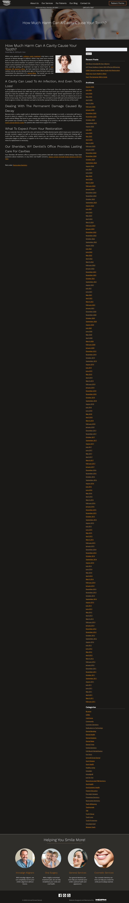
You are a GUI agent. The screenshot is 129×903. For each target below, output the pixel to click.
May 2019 (89, 374)
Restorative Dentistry (20, 165)
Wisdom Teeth (90, 827)
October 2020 (90, 318)
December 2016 (91, 470)
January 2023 (90, 229)
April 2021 (89, 298)
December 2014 (91, 550)
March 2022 (90, 262)
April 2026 (89, 100)
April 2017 (89, 457)
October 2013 (90, 596)
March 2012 (90, 659)
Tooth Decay (90, 814)
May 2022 (89, 255)
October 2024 (90, 160)
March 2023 (90, 222)
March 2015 (90, 540)
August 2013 (90, 602)
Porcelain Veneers (92, 794)
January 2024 (90, 189)
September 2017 (91, 440)
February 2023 (90, 226)
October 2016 (90, 477)
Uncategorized (90, 824)
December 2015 (91, 510)
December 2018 (91, 391)
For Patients (61, 3)
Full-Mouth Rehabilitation (94, 751)
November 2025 (91, 117)
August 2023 (90, 206)
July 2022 (89, 249)
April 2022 (89, 259)
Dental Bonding (91, 731)
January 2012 (90, 665)
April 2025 (89, 140)
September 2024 (91, 163)
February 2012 (90, 662)
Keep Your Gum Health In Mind (96, 74)
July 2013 (89, 606)
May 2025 (89, 136)
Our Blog (73, 3)
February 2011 (90, 702)
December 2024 (91, 153)
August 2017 (90, 444)
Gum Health (90, 764)
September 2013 (91, 599)
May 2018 (89, 414)
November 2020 (91, 315)
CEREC (88, 715)
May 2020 (89, 335)
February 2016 (90, 503)
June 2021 (89, 292)
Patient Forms (117, 3)
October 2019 (90, 358)
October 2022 (90, 239)
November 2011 (91, 672)
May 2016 (89, 493)
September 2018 (91, 401)
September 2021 (91, 282)
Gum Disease (90, 761)
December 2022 (91, 232)
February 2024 (90, 186)
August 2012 (90, 642)
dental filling (32, 73)
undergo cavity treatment (32, 56)
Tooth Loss (89, 817)
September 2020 (91, 321)
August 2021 (90, 285)
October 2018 (90, 398)
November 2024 (91, 156)
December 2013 (91, 589)
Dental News (90, 741)
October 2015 (90, 517)
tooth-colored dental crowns (14, 123)
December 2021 (91, 272)
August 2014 (90, 563)
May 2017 (89, 454)
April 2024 (89, 179)
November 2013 (91, 593)
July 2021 (89, 288)
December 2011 (91, 669)
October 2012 (90, 635)
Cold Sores (89, 718)
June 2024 (89, 173)
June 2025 (89, 133)
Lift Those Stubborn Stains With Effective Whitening (103, 67)
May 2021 (89, 295)
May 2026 (89, 97)
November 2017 (91, 434)
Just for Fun (89, 778)
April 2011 (89, 695)
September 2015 (91, 520)
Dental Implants (91, 738)
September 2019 (91, 361)
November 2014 (91, 553)
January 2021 (90, 308)
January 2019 (90, 388)
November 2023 (91, 196)
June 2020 (89, 331)
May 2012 (89, 652)
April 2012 (89, 655)
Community (90, 721)
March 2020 (90, 341)
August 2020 (90, 325)
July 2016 (89, 487)
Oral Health (89, 784)
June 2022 (89, 252)
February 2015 (90, 543)
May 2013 (89, 612)
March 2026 (90, 103)
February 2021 (90, 305)
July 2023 (89, 209)
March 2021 (90, 302)
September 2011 (91, 678)
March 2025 (90, 143)
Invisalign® (89, 774)
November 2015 (91, 513)
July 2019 (89, 368)
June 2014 (89, 569)
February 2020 (90, 345)
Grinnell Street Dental (93, 758)
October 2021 (90, 279)
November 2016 (91, 474)
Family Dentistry (91, 748)
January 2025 (90, 150)
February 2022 (90, 265)
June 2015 (89, 530)
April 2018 (89, 417)
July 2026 (89, 90)
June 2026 (89, 93)
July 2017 (89, 447)
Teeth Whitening (91, 804)
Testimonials (90, 807)
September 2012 (91, 639)
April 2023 (89, 219)
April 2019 (89, 378)
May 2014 (89, 573)
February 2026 (90, 107)
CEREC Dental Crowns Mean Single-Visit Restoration (103, 70)
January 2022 (90, 269)
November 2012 (91, 632)
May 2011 (89, 692)
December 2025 (91, 113)
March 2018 (90, 421)
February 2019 (90, 384)
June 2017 (89, 450)
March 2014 (90, 579)
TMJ (87, 811)
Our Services (47, 3)
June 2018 (89, 411)
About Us (34, 3)
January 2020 (90, 348)
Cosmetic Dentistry (92, 725)
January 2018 (90, 427)
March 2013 (90, 619)
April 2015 (89, 536)
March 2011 (90, 698)
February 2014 (90, 583)
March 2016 (90, 500)
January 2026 (90, 110)
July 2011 (89, 685)
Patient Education (92, 791)
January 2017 (90, 467)
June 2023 (89, 212)
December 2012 (91, 629)
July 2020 (89, 328)
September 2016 (91, 480)
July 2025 (89, 130)
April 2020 (89, 338)
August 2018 (90, 404)
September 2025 (91, 123)
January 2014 (90, 586)
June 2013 (89, 609)
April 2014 (89, 576)
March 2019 (90, 381)
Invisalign (89, 771)
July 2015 (89, 526)
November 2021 (91, 275)
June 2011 (89, 688)
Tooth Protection (91, 821)
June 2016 (89, 490)
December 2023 (91, 193)
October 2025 (90, 120)
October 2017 (90, 437)
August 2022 (90, 245)
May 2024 (89, 176)
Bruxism (88, 711)
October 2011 (90, 675)
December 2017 (91, 431)
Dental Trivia (90, 744)
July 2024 (89, 169)
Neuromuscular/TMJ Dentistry (96, 781)
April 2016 (89, 497)
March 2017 (90, 460)
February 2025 (90, 146)
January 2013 (90, 626)
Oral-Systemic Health (93, 787)
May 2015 (89, 533)
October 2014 (90, 556)
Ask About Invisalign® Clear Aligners (98, 64)
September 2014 (91, 559)
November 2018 (91, 394)
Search (89, 54)
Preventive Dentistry (92, 797)
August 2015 (90, 523)
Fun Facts (89, 754)
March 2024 (90, 183)
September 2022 (91, 242)
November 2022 (91, 236)
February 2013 (90, 622)
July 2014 (89, 566)
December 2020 (91, 312)
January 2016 (90, 507)
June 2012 (89, 649)
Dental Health (90, 735)
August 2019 (90, 364)
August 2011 (90, 682)
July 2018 (89, 407)
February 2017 (90, 464)
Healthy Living (90, 768)
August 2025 (90, 126)
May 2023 (89, 216)
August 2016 (90, 483)
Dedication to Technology (94, 728)
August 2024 (90, 166)
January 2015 (90, 546)
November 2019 (91, 355)
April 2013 (89, 616)
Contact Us (85, 3)
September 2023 (91, 202)
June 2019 (89, 371)
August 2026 (90, 87)
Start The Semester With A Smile (96, 77)
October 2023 (90, 199)
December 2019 (91, 351)
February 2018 (90, 424)
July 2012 (89, 645)
